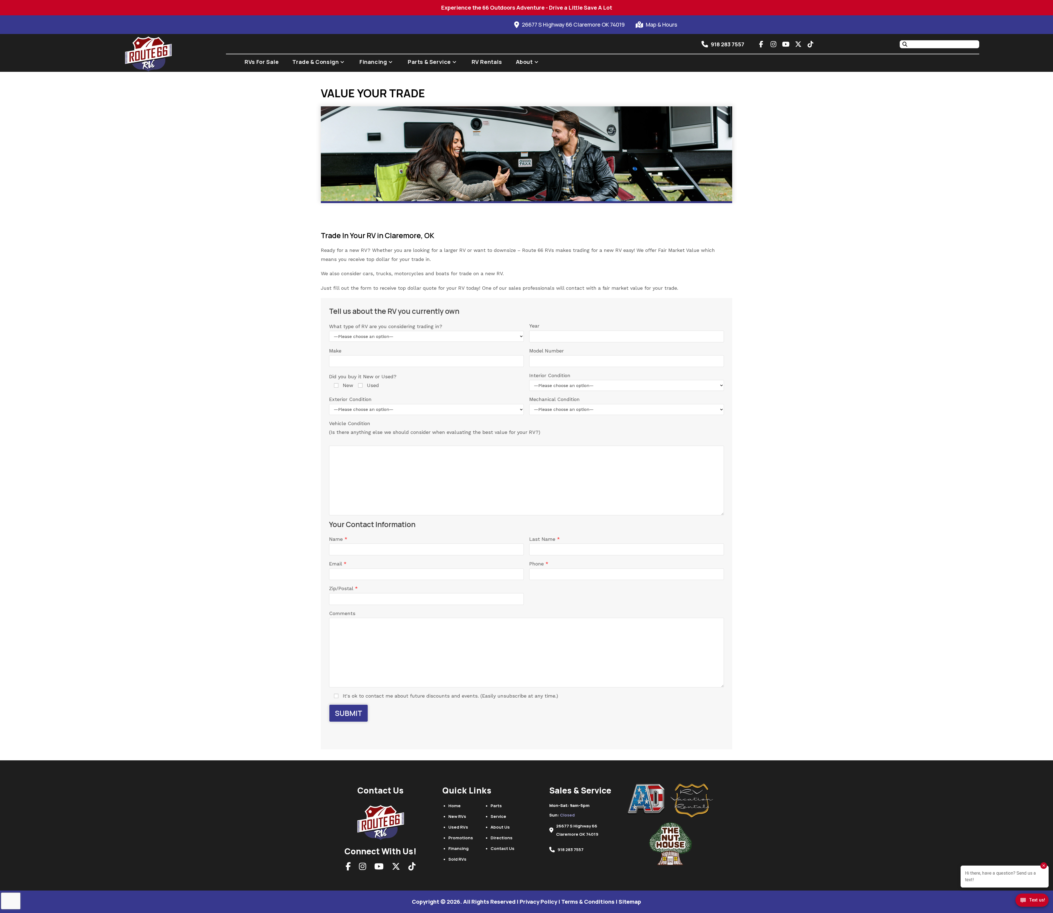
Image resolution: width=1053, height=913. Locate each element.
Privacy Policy (538, 901)
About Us (500, 827)
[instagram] (773, 44)
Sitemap (630, 901)
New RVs (457, 816)
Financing (458, 848)
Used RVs (458, 827)
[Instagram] (362, 868)
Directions (502, 838)
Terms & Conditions (588, 901)
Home (454, 806)
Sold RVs (457, 859)
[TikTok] (411, 868)
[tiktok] (810, 44)
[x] (798, 44)
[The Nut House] (670, 843)
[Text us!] (1032, 901)
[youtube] (785, 44)
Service (498, 816)
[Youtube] (379, 868)
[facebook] (761, 44)
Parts (496, 806)
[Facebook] (348, 868)
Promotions (460, 838)
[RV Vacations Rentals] (692, 801)
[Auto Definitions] (649, 799)
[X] (396, 868)
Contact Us (502, 848)
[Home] (380, 820)
